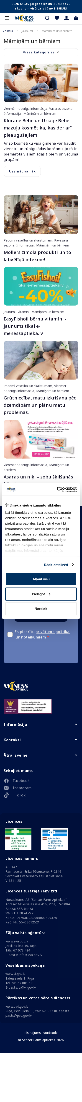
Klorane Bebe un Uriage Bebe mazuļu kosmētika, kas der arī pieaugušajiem (38, 127)
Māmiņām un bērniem (39, 113)
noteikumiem (33, 637)
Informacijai (13, 113)
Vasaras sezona (60, 108)
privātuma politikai (53, 631)
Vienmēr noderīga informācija (26, 108)
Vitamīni (23, 312)
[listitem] (41, 781)
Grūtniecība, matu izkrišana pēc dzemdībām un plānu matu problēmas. (40, 405)
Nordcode (50, 1032)
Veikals (8, 31)
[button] (66, 18)
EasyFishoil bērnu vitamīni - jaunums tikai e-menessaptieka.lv (35, 326)
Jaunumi (10, 312)
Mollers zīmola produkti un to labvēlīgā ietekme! (37, 256)
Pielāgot (38, 594)
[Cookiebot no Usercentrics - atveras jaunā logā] (58, 489)
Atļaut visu (41, 579)
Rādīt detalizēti (56, 565)
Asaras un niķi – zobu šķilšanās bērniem (38, 480)
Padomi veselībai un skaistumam (28, 240)
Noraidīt (41, 609)
